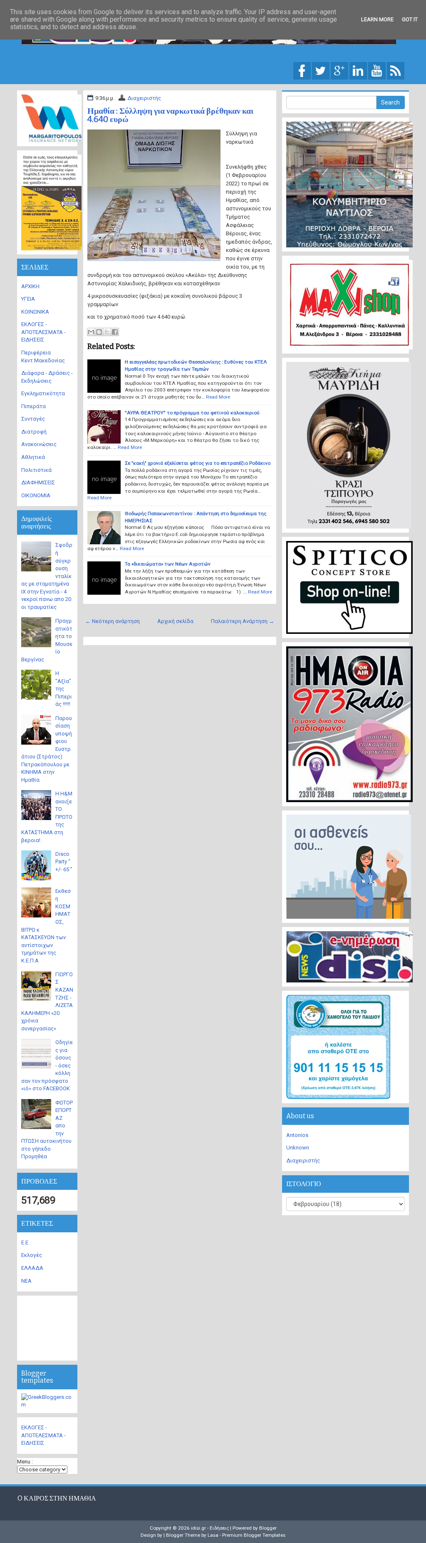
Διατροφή (34, 432)
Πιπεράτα (33, 406)
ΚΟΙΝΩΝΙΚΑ (35, 312)
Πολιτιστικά (36, 470)
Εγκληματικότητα (43, 393)
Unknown (297, 1147)
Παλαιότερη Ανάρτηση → (242, 621)
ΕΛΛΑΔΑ (32, 1268)
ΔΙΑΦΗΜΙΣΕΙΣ (38, 482)
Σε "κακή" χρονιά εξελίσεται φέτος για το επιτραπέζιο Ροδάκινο (197, 463)
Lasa (213, 1535)
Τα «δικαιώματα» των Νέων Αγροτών (168, 564)
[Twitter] (320, 70)
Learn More (377, 19)
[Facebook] (302, 70)
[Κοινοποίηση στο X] (107, 332)
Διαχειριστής (144, 98)
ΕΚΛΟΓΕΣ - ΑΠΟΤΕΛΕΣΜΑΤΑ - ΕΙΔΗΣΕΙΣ (43, 332)
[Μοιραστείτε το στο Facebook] (115, 332)
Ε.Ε (24, 1242)
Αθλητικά (33, 457)
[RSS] (395, 70)
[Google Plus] (339, 70)
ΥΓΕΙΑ (28, 299)
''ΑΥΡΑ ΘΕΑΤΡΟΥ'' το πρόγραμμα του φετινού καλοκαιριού (192, 413)
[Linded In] (358, 70)
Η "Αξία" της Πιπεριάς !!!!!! (63, 688)
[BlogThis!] (99, 332)
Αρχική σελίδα (175, 621)
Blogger (268, 1528)
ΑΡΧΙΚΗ (30, 286)
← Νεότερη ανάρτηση (112, 621)
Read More (218, 397)
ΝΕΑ (26, 1281)
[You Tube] (377, 70)
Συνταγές (33, 419)
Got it (410, 19)
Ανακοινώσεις (39, 444)
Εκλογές (31, 1255)
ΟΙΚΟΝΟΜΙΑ (35, 495)
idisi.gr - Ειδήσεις (210, 1528)
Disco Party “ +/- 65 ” (63, 861)
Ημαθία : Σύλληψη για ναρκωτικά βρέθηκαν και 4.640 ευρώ (170, 115)
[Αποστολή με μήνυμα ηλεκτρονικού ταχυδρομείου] (91, 332)
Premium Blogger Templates (253, 1535)
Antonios (297, 1135)
